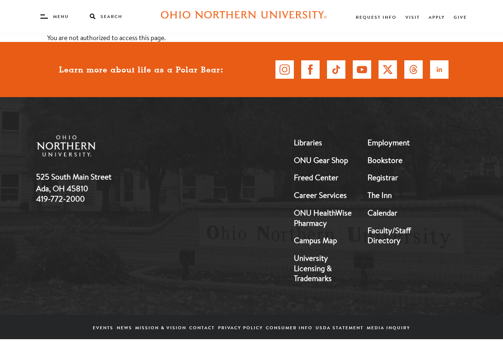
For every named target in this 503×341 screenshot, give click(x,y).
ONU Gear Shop (321, 160)
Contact (202, 327)
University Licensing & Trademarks (313, 268)
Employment (388, 142)
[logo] (104, 147)
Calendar (382, 212)
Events (103, 327)
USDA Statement (339, 327)
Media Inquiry (388, 327)
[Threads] (413, 69)
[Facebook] (310, 69)
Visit (412, 17)
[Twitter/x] (388, 69)
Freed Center (316, 177)
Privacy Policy (240, 327)
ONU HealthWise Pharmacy (323, 217)
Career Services (320, 195)
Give (460, 17)
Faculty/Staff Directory (389, 235)
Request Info (376, 17)
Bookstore (384, 160)
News (124, 327)
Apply (437, 17)
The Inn (379, 195)
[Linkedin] (439, 69)
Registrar (382, 177)
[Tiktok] (336, 69)
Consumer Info (289, 327)
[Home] (244, 16)
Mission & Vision (160, 327)
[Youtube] (362, 69)
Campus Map (315, 240)
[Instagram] (284, 69)
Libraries (308, 142)
